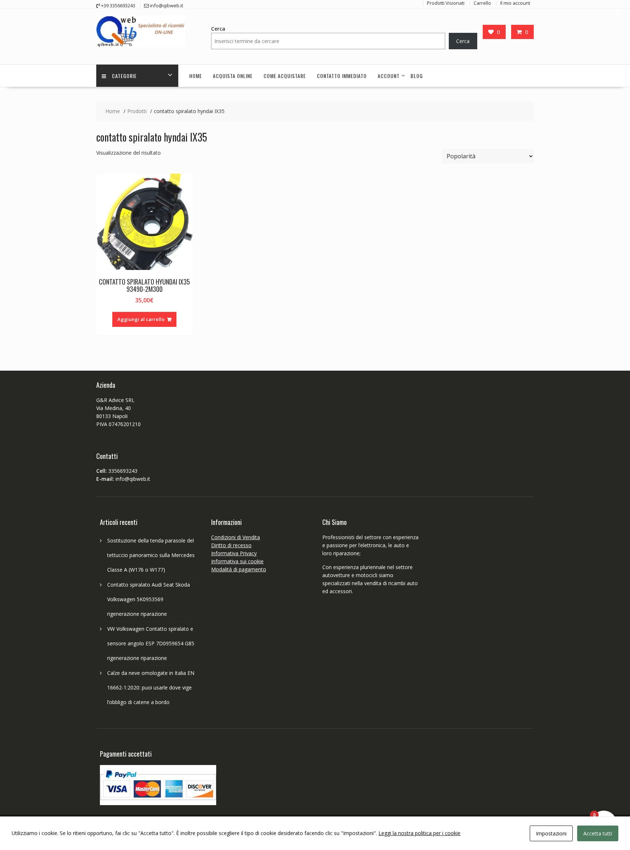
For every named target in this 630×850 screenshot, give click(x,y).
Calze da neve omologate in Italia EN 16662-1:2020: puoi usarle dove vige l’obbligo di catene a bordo (150, 687)
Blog (417, 76)
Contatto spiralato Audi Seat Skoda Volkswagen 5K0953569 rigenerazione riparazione (148, 599)
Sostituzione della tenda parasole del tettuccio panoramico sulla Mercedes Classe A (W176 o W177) (151, 555)
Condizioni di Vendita (235, 537)
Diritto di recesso (231, 545)
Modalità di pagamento (238, 569)
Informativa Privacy (234, 553)
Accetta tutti (597, 833)
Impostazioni (551, 833)
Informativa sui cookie (237, 561)
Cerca (218, 28)
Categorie (124, 76)
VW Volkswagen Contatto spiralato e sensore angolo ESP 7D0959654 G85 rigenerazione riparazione (150, 643)
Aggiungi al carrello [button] (140, 319)
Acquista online (233, 76)
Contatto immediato (342, 76)
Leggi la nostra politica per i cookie (419, 833)
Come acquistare (285, 76)
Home (195, 76)
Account (389, 76)
